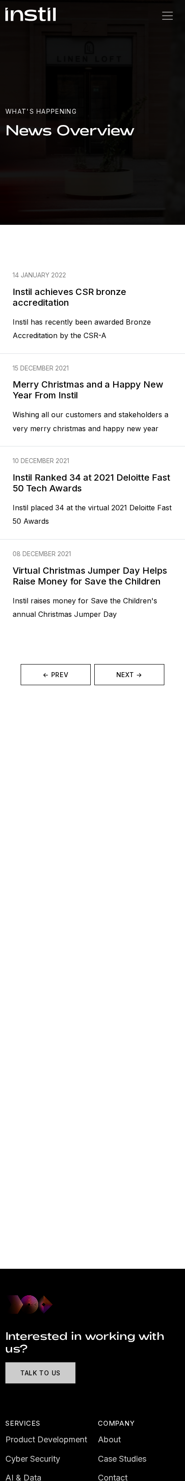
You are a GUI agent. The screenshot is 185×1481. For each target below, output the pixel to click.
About (109, 1439)
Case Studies (122, 1458)
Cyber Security (32, 1458)
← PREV (55, 674)
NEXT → (129, 674)
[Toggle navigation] (167, 15)
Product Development (46, 1439)
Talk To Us (40, 1373)
